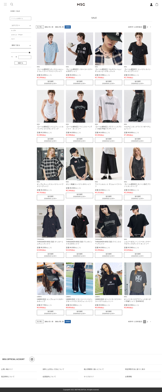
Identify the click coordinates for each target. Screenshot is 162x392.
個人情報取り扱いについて (94, 369)
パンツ (13, 39)
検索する (20, 63)
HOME (12, 11)
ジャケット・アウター (17, 34)
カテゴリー (16, 25)
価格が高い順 (59, 27)
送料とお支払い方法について (53, 369)
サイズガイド (89, 377)
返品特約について (7, 377)
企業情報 (128, 377)
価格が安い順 (49, 27)
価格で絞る (16, 45)
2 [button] (147, 27)
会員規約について (49, 377)
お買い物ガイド (7, 369)
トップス (13, 30)
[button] (150, 27)
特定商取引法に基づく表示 (135, 369)
